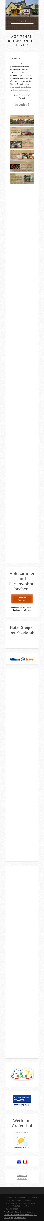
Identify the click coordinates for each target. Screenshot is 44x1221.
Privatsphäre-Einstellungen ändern (18, 1212)
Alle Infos (27, 1148)
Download (22, 105)
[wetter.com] (18, 1148)
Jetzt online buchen (22, 598)
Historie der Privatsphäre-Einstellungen (20, 1215)
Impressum (22, 1179)
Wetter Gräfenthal (22, 1132)
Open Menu (22, 24)
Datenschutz (22, 1176)
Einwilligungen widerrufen (15, 1218)
